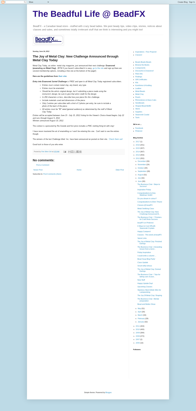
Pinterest (138, 131)
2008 (138, 336)
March (140, 315)
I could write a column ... (146, 256)
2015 (138, 148)
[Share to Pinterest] (80, 151)
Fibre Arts (139, 74)
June (140, 181)
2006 (138, 343)
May (139, 308)
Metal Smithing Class (145, 209)
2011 (138, 326)
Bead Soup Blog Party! (146, 259)
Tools (137, 118)
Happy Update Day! (145, 283)
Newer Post (37, 170)
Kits (136, 83)
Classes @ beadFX (145, 205)
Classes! (138, 55)
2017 (138, 142)
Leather (138, 88)
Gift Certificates (141, 80)
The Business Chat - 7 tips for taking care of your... (148, 276)
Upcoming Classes (144, 287)
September (142, 171)
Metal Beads (140, 91)
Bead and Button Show (146, 304)
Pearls (137, 97)
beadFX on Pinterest (145, 223)
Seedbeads (139, 103)
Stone (137, 109)
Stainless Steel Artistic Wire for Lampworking (149, 291)
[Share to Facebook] (77, 151)
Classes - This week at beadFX (149, 235)
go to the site (98, 68)
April (140, 312)
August (141, 175)
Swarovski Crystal (142, 115)
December (142, 161)
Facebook (139, 128)
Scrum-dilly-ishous (144, 266)
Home (79, 170)
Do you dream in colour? (147, 199)
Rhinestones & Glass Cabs (145, 100)
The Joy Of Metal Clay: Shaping (149, 295)
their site (62, 76)
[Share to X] (74, 151)
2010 (138, 329)
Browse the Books (142, 65)
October (141, 168)
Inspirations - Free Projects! (146, 52)
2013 (138, 155)
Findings (138, 77)
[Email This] (69, 151)
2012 (138, 158)
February (141, 319)
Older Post (120, 170)
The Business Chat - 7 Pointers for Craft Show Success (149, 218)
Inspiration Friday (144, 190)
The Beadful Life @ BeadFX (89, 14)
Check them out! (116, 139)
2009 (138, 333)
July (139, 178)
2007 (138, 339)
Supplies (138, 112)
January (141, 322)
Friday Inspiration (144, 252)
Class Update (142, 262)
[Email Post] (65, 151)
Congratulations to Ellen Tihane (149, 202)
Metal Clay (139, 94)
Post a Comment (42, 165)
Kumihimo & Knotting (143, 85)
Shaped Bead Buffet (143, 106)
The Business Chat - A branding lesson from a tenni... (149, 248)
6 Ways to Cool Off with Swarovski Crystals (146, 227)
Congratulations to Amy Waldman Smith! (146, 194)
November (142, 165)
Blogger (108, 393)
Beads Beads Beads (143, 62)
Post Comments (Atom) (52, 174)
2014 (138, 152)
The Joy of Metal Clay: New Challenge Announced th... (148, 213)
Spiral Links (142, 238)
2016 (138, 145)
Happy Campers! (144, 232)
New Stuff (141, 280)
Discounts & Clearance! (144, 71)
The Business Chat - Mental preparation (148, 300)
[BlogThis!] (72, 151)
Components (140, 68)
